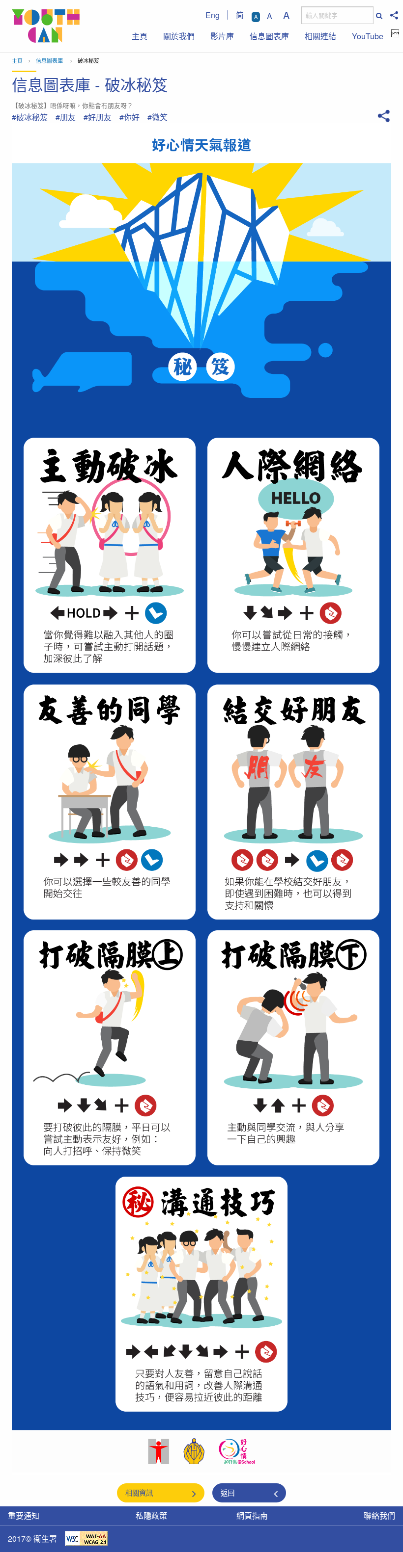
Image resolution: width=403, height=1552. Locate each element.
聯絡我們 (379, 1515)
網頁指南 (252, 1515)
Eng (212, 15)
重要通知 (23, 1515)
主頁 (139, 36)
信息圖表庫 (269, 36)
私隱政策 (151, 1515)
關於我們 (179, 36)
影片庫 (222, 36)
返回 (227, 1492)
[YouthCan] (45, 26)
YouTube (367, 36)
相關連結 (320, 36)
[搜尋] (378, 15)
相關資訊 (139, 1492)
